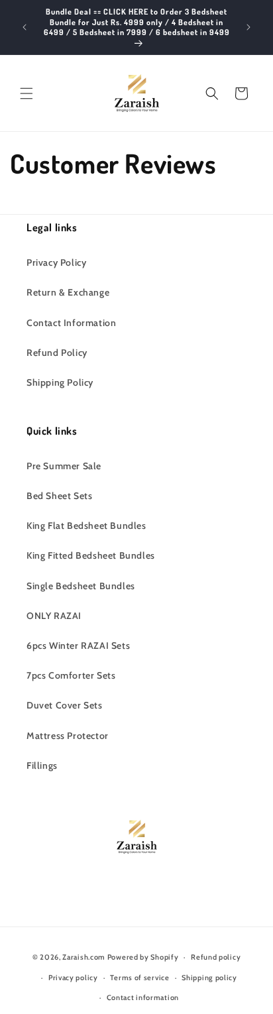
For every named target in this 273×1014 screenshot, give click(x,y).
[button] (26, 93)
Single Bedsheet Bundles (81, 586)
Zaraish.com (83, 957)
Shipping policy (209, 977)
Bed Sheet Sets (59, 496)
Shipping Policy (60, 382)
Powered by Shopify (143, 957)
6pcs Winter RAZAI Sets (78, 645)
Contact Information (71, 323)
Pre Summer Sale (64, 466)
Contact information (143, 997)
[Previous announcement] (24, 27)
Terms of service (139, 977)
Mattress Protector (68, 736)
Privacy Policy (56, 262)
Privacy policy (73, 977)
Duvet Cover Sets (65, 705)
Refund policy (216, 957)
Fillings (42, 765)
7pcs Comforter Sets (71, 675)
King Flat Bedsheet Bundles (86, 526)
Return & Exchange (68, 292)
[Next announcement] (248, 27)
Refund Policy (57, 353)
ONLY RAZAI (54, 616)
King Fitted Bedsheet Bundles (91, 555)
